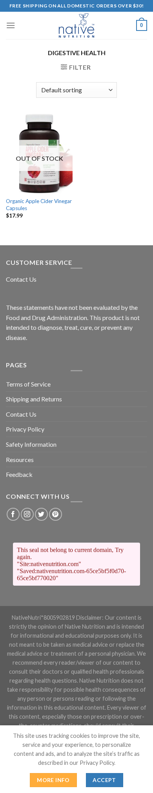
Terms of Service (28, 384)
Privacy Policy (25, 429)
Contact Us (21, 279)
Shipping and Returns (34, 399)
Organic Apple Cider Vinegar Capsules (39, 204)
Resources (20, 459)
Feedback (19, 474)
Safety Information (31, 444)
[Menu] (10, 25)
